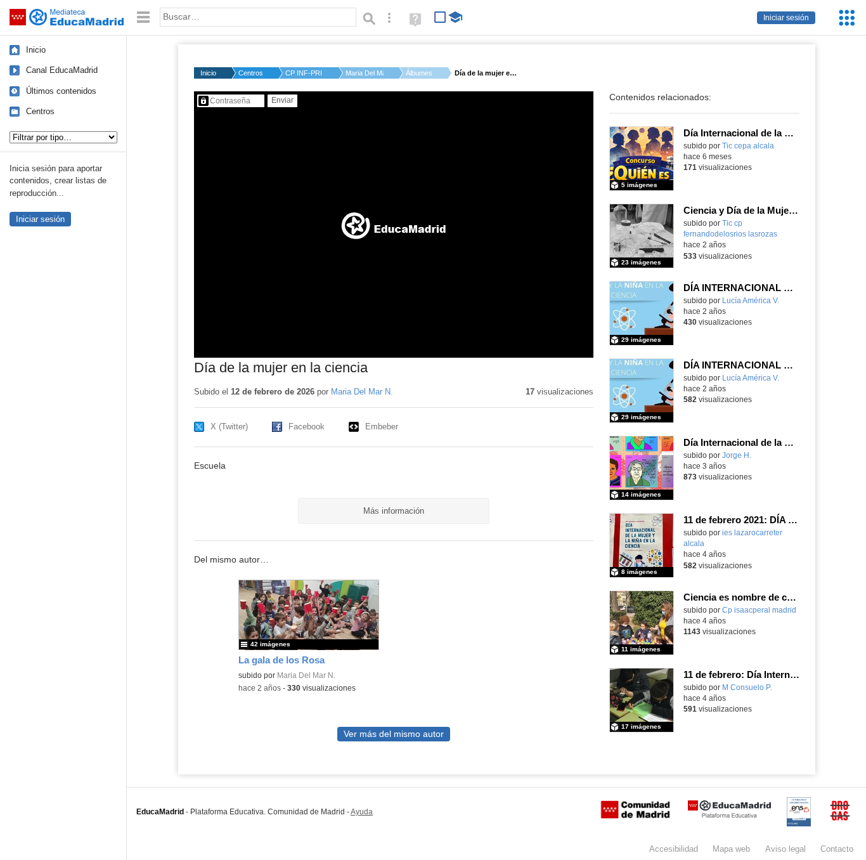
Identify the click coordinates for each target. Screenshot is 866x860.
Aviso (785, 849)
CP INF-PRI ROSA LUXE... (304, 73)
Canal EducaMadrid (62, 70)
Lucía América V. (750, 300)
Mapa (731, 849)
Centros (40, 111)
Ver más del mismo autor (394, 734)
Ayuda (362, 811)
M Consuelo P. (747, 687)
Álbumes (419, 73)
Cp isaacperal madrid (759, 610)
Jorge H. (736, 455)
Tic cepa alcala (748, 146)
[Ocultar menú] (143, 17)
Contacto (836, 849)
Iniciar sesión (786, 18)
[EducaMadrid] (729, 815)
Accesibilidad (673, 849)
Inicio (36, 50)
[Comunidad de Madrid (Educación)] (635, 815)
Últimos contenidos (61, 91)
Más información (393, 511)
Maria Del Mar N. (365, 73)
